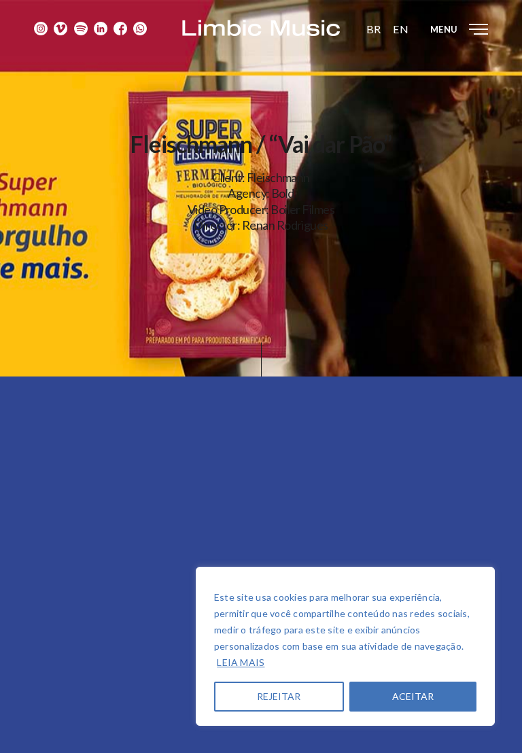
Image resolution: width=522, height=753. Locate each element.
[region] (345, 646)
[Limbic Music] (261, 28)
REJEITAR (278, 696)
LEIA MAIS (240, 662)
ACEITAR (413, 696)
